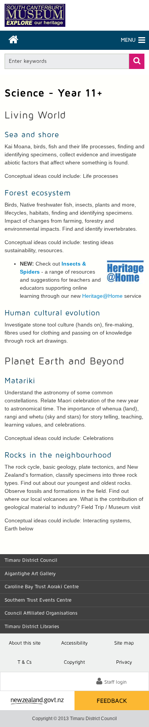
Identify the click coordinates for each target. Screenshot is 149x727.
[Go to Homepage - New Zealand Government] (37, 700)
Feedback (112, 701)
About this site (24, 643)
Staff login (115, 682)
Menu (105, 40)
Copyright (74, 662)
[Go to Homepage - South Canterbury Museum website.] (35, 15)
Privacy (124, 662)
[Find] (136, 61)
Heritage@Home (102, 296)
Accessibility (74, 643)
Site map (124, 643)
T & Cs (25, 662)
